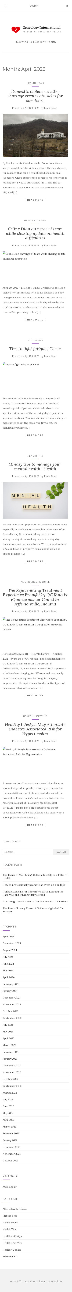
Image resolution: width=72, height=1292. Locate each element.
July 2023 (8, 1024)
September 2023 (12, 1018)
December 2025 (12, 943)
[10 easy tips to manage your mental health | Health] (35, 500)
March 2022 (9, 1126)
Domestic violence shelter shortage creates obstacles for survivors (35, 96)
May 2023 (8, 1031)
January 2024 (10, 990)
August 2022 (10, 1092)
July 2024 (8, 956)
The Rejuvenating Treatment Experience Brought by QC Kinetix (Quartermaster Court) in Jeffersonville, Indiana (35, 597)
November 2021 (12, 1153)
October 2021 (10, 1160)
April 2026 (9, 936)
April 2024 (9, 977)
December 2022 (12, 1065)
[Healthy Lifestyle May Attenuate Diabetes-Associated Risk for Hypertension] (35, 762)
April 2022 (8, 1119)
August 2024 (10, 950)
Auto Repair (10, 1186)
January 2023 (10, 1058)
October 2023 (10, 1011)
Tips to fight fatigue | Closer (35, 348)
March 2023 (9, 1045)
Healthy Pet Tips (12, 1242)
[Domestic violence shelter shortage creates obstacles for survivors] (35, 135)
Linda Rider (50, 108)
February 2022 (11, 1133)
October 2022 (10, 1079)
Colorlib (34, 1281)
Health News (35, 83)
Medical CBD (10, 1256)
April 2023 (8, 1038)
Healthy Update (35, 220)
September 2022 (12, 1085)
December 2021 (11, 1147)
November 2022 (12, 1072)
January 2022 (10, 1140)
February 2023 (11, 1052)
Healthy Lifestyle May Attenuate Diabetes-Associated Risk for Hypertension (35, 729)
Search (61, 852)
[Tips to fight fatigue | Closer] (35, 377)
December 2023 (12, 997)
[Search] (67, 6)
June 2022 (8, 1106)
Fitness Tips (35, 340)
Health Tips (35, 456)
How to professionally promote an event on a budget (34, 884)
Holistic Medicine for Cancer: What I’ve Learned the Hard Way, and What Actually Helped (33, 893)
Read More (35, 199)
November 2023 (12, 1004)
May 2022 (8, 1113)
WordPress (56, 1281)
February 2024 (11, 984)
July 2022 (8, 1099)
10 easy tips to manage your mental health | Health (35, 466)
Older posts (11, 841)
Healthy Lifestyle (35, 716)
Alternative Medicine (35, 582)
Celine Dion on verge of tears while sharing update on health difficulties (35, 233)
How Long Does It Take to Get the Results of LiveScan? (35, 901)
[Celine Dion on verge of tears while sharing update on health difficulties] (35, 266)
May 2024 (8, 970)
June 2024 (8, 963)
